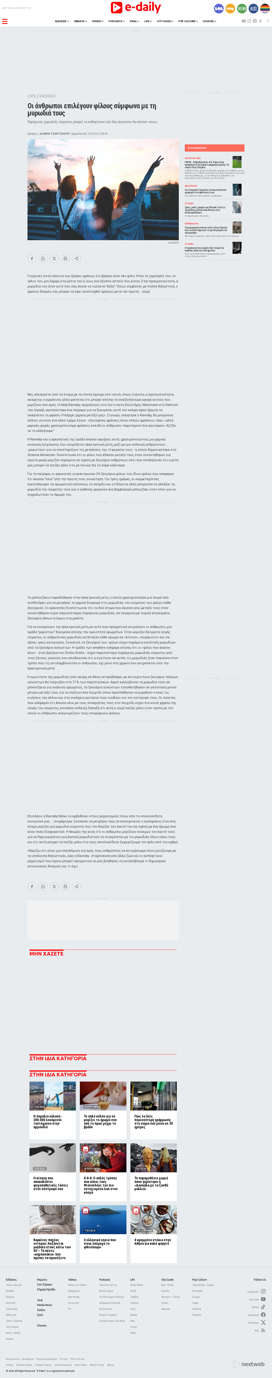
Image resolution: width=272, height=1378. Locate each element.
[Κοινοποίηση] (76, 258)
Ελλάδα (10, 1291)
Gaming (196, 1309)
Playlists (196, 1315)
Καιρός (10, 1339)
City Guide (167, 1279)
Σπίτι (133, 1309)
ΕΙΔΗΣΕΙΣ (61, 21)
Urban (164, 1303)
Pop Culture (199, 1279)
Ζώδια (41, 1310)
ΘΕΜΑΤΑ (79, 21)
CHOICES (208, 21)
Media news (44, 1305)
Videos (72, 1279)
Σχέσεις (134, 1303)
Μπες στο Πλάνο (77, 1285)
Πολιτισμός (12, 1327)
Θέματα (42, 1279)
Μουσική (197, 1291)
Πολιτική (11, 1303)
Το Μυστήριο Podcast (111, 1297)
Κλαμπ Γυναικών (108, 1315)
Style (133, 1333)
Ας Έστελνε (105, 1309)
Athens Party (97, 1365)
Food (133, 1291)
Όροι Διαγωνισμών (46, 1359)
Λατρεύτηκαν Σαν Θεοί (112, 1321)
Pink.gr (10, 1365)
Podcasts (104, 1279)
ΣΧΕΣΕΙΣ (47, 96)
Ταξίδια (134, 1297)
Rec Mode (73, 1297)
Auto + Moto (13, 1333)
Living (133, 1327)
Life (132, 1279)
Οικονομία (12, 1309)
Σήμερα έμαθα (46, 1289)
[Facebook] (31, 258)
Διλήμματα (74, 1291)
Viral (40, 1300)
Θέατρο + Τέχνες (170, 1297)
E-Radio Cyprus (43, 1365)
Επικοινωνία (13, 1359)
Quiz (40, 1314)
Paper (195, 1303)
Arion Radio (81, 1365)
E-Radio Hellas (24, 1365)
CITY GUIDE (164, 21)
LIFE (146, 21)
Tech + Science (14, 1321)
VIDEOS (96, 21)
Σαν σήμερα (44, 1284)
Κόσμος (10, 1297)
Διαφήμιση (28, 1359)
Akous (110, 1365)
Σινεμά (196, 1297)
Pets (132, 1321)
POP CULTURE (186, 21)
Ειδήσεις (11, 1279)
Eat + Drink (167, 1285)
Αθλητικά (11, 1315)
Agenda (165, 1309)
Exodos (165, 1291)
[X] (54, 258)
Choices (42, 1325)
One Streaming (63, 1365)
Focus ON (73, 1303)
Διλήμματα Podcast (109, 1303)
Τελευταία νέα (14, 1285)
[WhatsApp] (43, 258)
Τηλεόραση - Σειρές (203, 1285)
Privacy (64, 1359)
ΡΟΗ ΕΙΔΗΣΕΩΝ (197, 148)
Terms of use (77, 1359)
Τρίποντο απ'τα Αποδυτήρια (107, 1288)
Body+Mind (136, 1285)
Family (133, 1315)
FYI (69, 1309)
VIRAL (133, 21)
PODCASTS (115, 21)
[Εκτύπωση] (65, 258)
